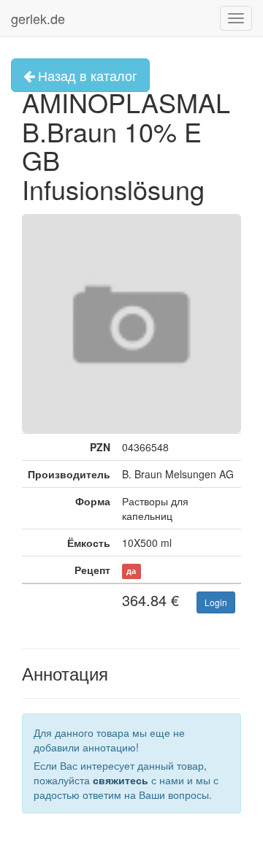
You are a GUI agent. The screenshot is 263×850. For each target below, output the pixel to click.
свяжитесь (120, 780)
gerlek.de (38, 18)
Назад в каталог (85, 75)
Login (216, 602)
